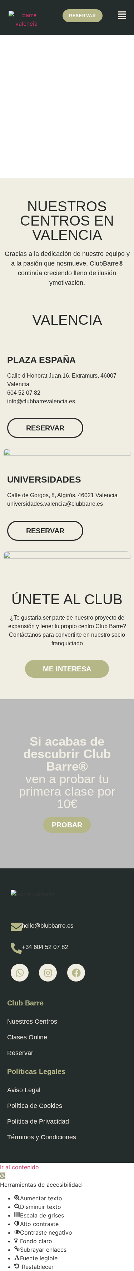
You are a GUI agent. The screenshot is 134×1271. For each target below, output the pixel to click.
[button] (122, 15)
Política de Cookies (34, 1105)
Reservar (20, 1052)
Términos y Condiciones (41, 1137)
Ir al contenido (19, 1167)
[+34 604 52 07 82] (16, 948)
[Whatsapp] (20, 973)
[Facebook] (76, 973)
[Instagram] (48, 973)
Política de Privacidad (38, 1121)
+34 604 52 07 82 (45, 947)
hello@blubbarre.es (48, 925)
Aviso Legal (23, 1090)
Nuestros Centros (32, 1021)
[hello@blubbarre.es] (16, 926)
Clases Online (27, 1037)
